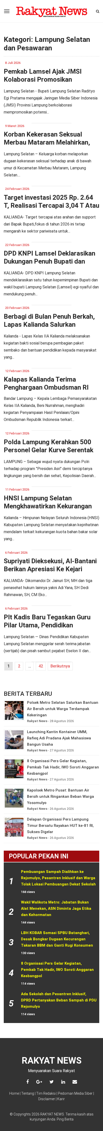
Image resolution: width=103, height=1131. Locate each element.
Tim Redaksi (46, 1093)
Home (14, 1093)
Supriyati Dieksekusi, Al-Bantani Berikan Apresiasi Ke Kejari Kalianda (50, 569)
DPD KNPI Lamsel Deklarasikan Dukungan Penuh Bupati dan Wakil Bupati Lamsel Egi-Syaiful (50, 261)
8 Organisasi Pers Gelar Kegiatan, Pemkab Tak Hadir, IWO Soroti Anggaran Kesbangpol (63, 767)
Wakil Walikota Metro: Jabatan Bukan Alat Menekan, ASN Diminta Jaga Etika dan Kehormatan (56, 908)
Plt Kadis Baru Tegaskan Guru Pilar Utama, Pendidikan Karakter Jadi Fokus (47, 625)
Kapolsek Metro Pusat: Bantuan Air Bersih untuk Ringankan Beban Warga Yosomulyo (60, 796)
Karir (61, 1099)
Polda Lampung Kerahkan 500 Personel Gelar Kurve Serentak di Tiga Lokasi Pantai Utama (48, 450)
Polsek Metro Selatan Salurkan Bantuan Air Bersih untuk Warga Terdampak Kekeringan (62, 708)
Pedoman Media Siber (75, 1093)
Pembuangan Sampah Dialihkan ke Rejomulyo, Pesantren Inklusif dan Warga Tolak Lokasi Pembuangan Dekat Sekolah (58, 877)
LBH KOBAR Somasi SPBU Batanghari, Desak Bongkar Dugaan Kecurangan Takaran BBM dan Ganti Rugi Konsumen (57, 939)
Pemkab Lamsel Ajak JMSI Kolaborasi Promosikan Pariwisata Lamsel (43, 79)
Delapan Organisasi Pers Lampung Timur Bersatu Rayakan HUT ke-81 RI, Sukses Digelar (60, 825)
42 (40, 666)
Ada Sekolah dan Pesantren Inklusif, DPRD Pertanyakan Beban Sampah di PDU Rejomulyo (59, 1000)
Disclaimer (46, 1099)
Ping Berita (65, 1119)
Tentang (27, 1093)
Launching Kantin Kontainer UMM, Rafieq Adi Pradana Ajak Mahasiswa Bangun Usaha (59, 738)
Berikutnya (60, 666)
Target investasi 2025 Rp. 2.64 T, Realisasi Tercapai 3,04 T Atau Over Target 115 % (51, 205)
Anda (51, 1119)
